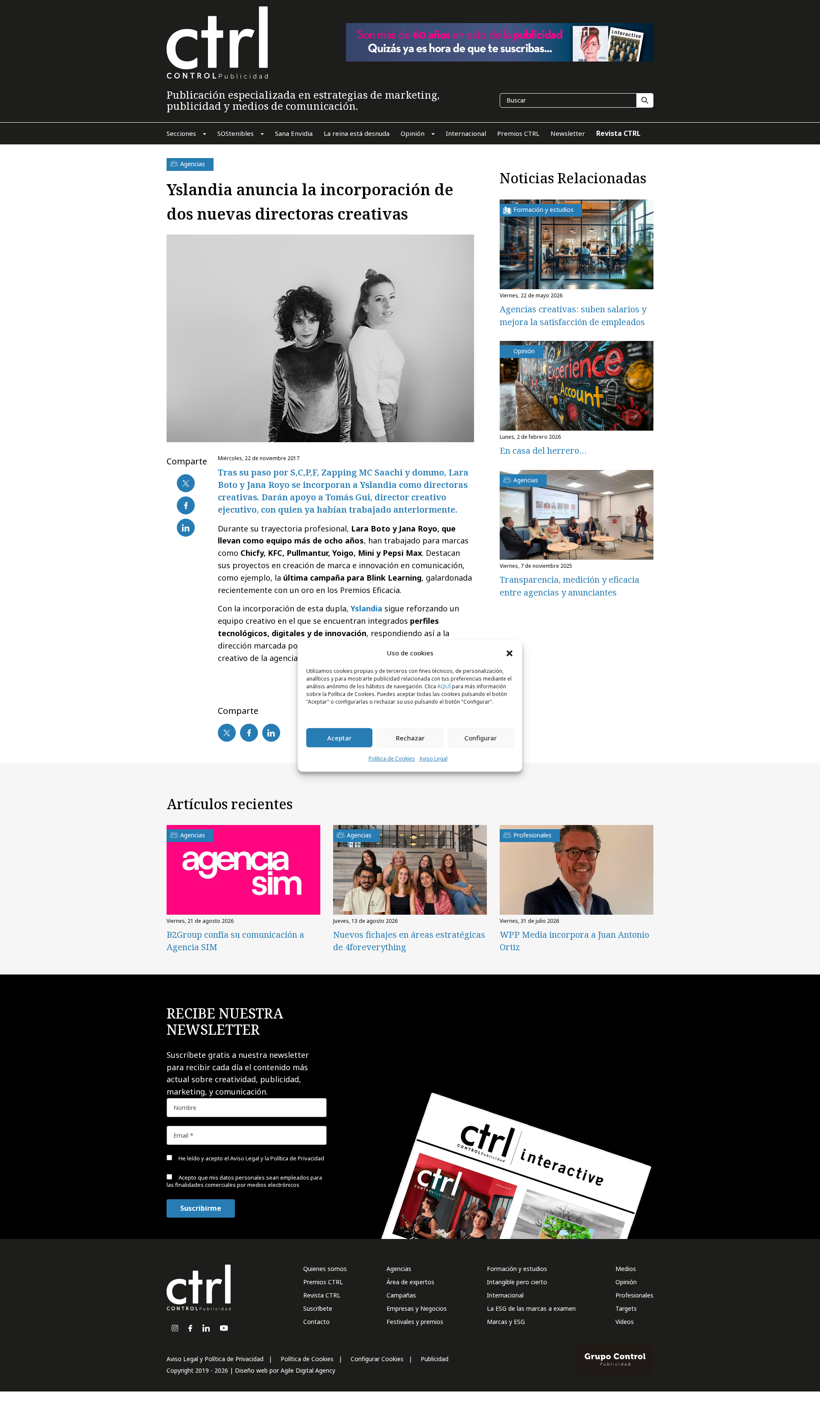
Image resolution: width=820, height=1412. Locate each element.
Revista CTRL (321, 1295)
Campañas (401, 1295)
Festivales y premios (415, 1322)
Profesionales (634, 1295)
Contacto (316, 1322)
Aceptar (339, 738)
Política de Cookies (392, 759)
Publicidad (434, 1359)
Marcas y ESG (506, 1322)
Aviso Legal (433, 759)
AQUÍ (444, 686)
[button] (509, 653)
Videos (624, 1322)
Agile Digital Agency (308, 1370)
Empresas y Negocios (417, 1308)
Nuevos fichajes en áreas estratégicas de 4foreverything (409, 941)
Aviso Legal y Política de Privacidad (215, 1359)
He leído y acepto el (250, 1158)
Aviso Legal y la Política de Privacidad (277, 1158)
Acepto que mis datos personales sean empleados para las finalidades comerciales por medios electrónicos (244, 1181)
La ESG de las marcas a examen (531, 1308)
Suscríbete (317, 1308)
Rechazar (410, 738)
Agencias (399, 1269)
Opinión (626, 1282)
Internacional (505, 1295)
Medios (625, 1269)
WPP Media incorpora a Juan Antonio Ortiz (574, 941)
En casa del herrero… (543, 450)
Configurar (480, 738)
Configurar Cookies (377, 1359)
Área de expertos (410, 1282)
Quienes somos (325, 1269)
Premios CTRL (323, 1282)
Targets (626, 1308)
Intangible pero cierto (517, 1282)
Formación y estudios (517, 1269)
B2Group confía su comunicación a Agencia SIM (235, 941)
